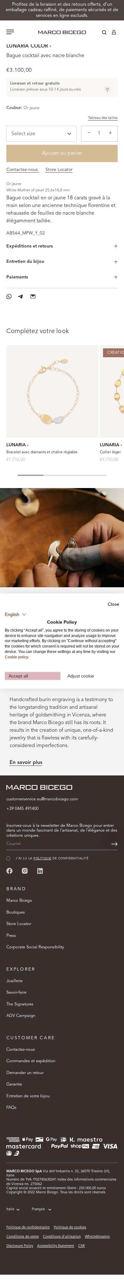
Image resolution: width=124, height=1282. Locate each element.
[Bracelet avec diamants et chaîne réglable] (52, 391)
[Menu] (10, 33)
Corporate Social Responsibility (35, 947)
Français (38, 1209)
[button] (15, 615)
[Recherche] (100, 33)
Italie (10, 1209)
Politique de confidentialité (28, 1227)
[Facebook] (9, 871)
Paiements (17, 277)
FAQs (11, 1108)
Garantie (14, 1084)
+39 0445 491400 (22, 809)
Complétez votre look (37, 331)
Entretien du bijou (25, 261)
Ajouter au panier (62, 153)
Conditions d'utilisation (62, 1237)
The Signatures (19, 1004)
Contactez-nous (22, 169)
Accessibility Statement (55, 1246)
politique (42, 858)
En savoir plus (26, 762)
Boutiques (15, 912)
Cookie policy (16, 657)
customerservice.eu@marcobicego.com (42, 799)
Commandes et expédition (30, 1061)
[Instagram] (25, 871)
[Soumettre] (114, 844)
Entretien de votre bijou (28, 1096)
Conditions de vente (22, 1237)
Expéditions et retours (29, 246)
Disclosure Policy (19, 1246)
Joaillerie (14, 981)
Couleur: (14, 108)
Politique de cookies (70, 1227)
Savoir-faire (16, 992)
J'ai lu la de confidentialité (52, 858)
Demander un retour (25, 1073)
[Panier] (114, 33)
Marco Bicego (19, 901)
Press (11, 936)
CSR (81, 1246)
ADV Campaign (20, 1016)
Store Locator (58, 169)
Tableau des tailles (103, 118)
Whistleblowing (97, 1237)
